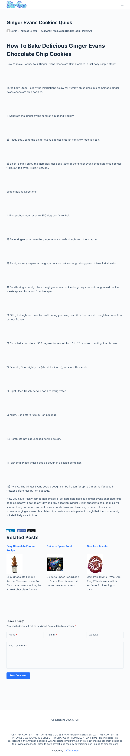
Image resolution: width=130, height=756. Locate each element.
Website (93, 634)
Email (53, 634)
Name (13, 634)
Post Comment (18, 675)
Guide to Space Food (59, 546)
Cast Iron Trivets (97, 546)
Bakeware (46, 31)
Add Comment (18, 645)
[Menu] (122, 4)
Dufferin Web (71, 750)
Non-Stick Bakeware (81, 31)
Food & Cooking (61, 31)
